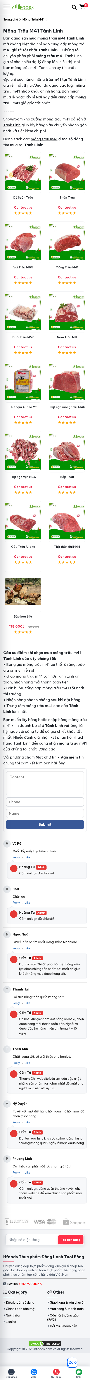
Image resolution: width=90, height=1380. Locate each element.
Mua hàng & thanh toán (67, 1309)
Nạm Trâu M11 (67, 337)
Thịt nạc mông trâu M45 (67, 407)
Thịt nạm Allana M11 (23, 407)
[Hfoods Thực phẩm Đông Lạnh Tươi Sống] (24, 7)
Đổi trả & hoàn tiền (63, 1326)
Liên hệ (11, 1322)
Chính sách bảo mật (21, 1309)
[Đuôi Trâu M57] (23, 312)
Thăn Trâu (67, 197)
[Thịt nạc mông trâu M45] (67, 381)
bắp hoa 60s (23, 616)
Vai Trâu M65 (23, 267)
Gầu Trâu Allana (23, 547)
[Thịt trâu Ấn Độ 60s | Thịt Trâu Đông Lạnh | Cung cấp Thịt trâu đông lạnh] (67, 451)
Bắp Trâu (67, 477)
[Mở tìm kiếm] (74, 7)
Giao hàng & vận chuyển (67, 1302)
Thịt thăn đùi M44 (67, 547)
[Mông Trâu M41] (67, 242)
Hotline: (24, 1284)
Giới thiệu (13, 1315)
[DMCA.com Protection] (45, 1343)
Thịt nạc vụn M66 (23, 477)
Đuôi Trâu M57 (23, 337)
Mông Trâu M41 (67, 267)
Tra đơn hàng (71, 1239)
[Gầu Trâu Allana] (23, 521)
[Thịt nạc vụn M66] (23, 451)
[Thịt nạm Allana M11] (23, 381)
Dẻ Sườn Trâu (23, 197)
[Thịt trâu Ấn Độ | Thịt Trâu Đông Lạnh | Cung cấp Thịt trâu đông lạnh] (23, 172)
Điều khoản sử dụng (20, 1302)
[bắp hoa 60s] (23, 591)
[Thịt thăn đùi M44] (67, 521)
